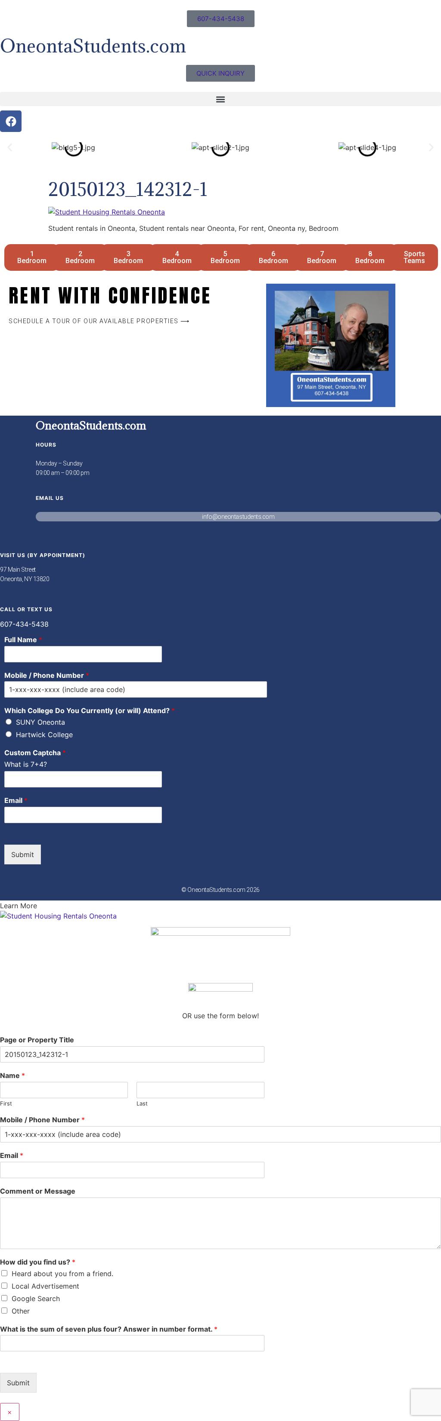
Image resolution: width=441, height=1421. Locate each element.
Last (142, 1103)
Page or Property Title (37, 1039)
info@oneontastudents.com (238, 516)
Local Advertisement (45, 1286)
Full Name (23, 639)
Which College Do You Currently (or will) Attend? (89, 710)
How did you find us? (37, 1262)
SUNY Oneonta (40, 722)
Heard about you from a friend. (62, 1273)
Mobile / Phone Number (46, 675)
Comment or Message (37, 1191)
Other (21, 1311)
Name (12, 1075)
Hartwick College (44, 734)
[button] (220, 99)
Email (16, 800)
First (6, 1103)
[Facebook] (11, 121)
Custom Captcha (35, 752)
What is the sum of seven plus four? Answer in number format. (108, 1329)
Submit (22, 854)
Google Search (36, 1298)
